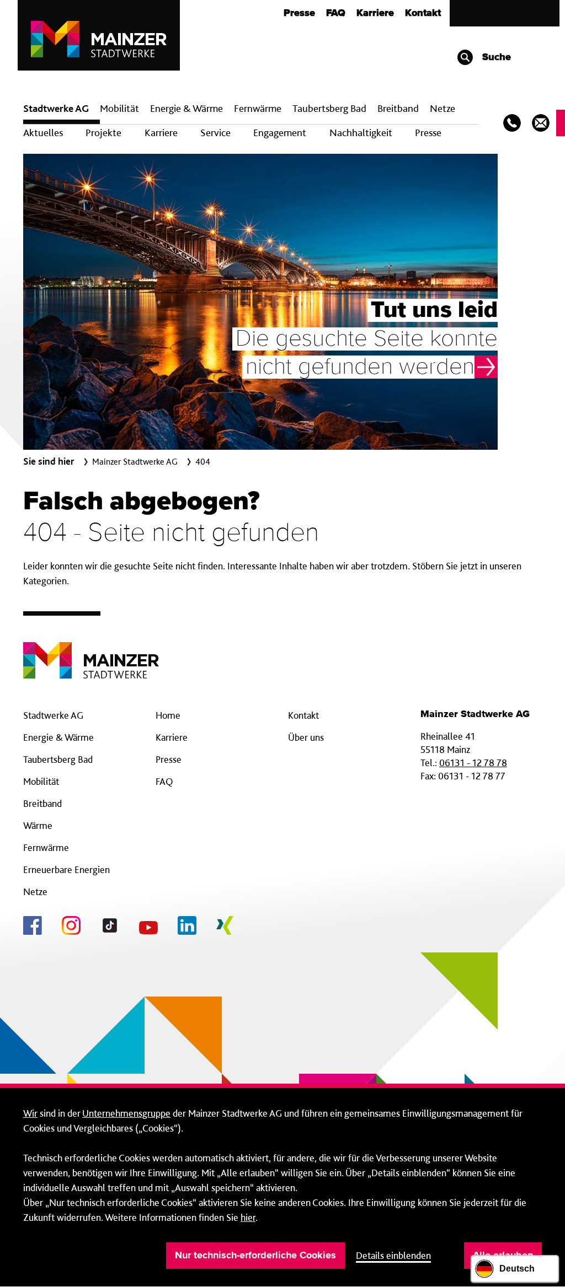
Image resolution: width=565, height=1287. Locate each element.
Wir (30, 1113)
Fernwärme (46, 847)
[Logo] (91, 651)
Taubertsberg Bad (329, 108)
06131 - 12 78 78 (473, 762)
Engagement (279, 132)
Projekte (103, 132)
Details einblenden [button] (393, 1255)
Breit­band (398, 108)
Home (168, 715)
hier (248, 1217)
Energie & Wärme (186, 108)
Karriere (375, 13)
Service (215, 132)
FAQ (335, 13)
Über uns (306, 737)
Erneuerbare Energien (66, 869)
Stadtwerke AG (56, 108)
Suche (495, 57)
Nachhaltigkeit (360, 132)
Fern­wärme (257, 108)
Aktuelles (43, 132)
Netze (442, 108)
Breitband (42, 803)
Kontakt (423, 13)
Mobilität (119, 108)
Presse (299, 13)
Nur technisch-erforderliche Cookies (255, 1256)
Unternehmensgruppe (126, 1113)
